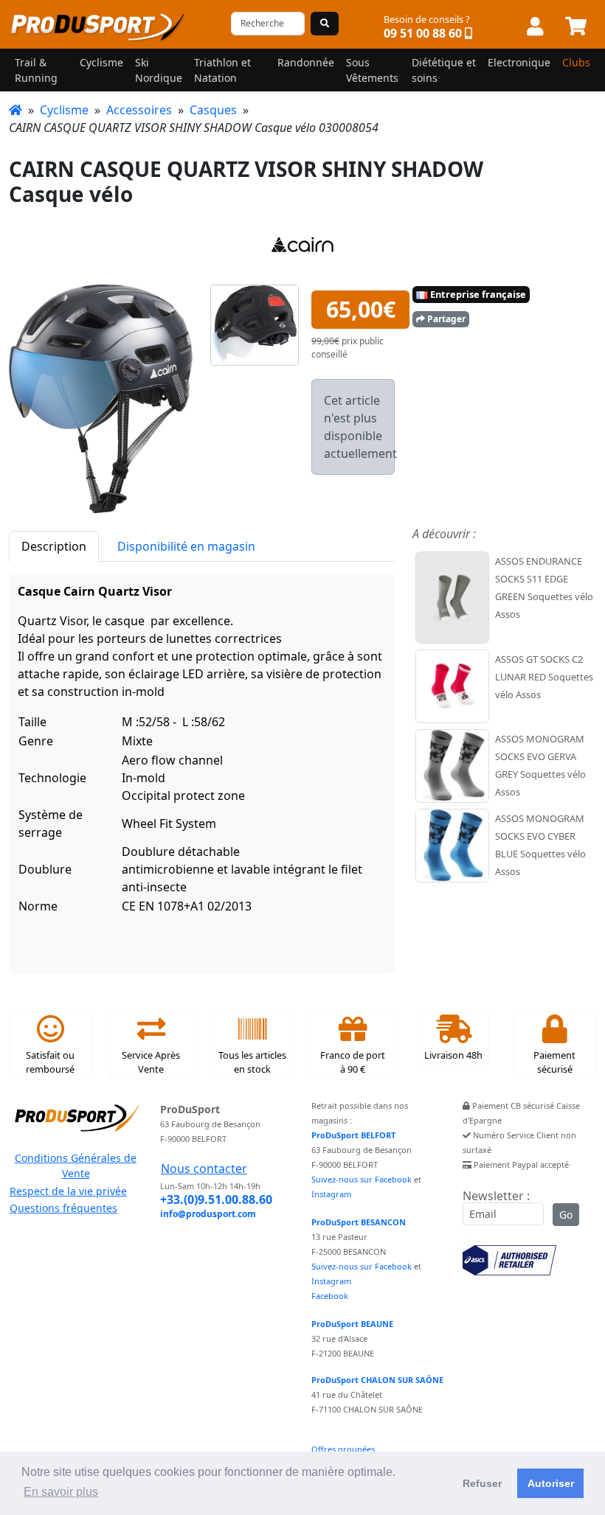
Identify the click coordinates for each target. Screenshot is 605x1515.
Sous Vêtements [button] (372, 70)
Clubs (576, 62)
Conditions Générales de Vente (75, 1165)
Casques (213, 110)
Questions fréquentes (63, 1208)
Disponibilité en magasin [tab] (186, 546)
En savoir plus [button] (61, 1492)
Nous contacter (204, 1168)
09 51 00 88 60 (423, 33)
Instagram (331, 1193)
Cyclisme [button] (101, 62)
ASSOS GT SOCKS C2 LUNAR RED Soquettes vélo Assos (544, 676)
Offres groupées (343, 1449)
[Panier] (576, 27)
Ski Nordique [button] (158, 70)
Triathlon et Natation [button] (222, 70)
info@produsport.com (208, 1214)
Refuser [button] (482, 1483)
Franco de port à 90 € (352, 1062)
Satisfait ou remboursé (50, 1062)
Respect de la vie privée (68, 1191)
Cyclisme (64, 110)
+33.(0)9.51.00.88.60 (216, 1199)
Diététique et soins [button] (444, 70)
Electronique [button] (519, 62)
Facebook (329, 1295)
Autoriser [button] (551, 1483)
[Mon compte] (535, 27)
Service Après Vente (151, 1062)
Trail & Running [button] (36, 70)
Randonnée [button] (305, 62)
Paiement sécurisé (554, 1062)
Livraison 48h (453, 1055)
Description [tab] (53, 546)
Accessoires (139, 110)
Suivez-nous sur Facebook (361, 1179)
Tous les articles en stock (252, 1062)
